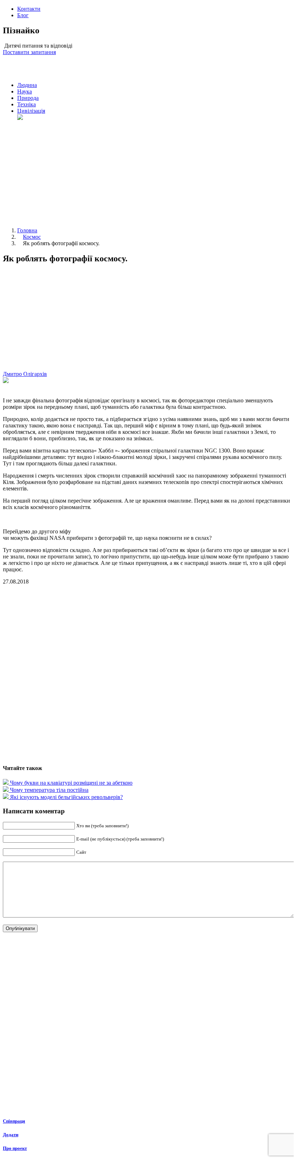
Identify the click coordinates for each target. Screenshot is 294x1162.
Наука (24, 91)
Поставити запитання (29, 52)
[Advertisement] (154, 171)
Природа (28, 98)
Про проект (15, 1148)
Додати (10, 1134)
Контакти (28, 9)
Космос (32, 237)
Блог (23, 15)
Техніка (26, 104)
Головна (27, 230)
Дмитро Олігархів (25, 374)
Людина (27, 85)
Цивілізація (31, 111)
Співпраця (14, 1121)
